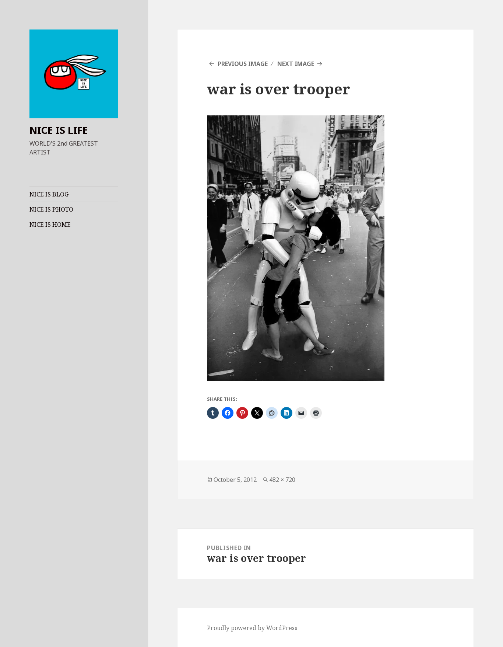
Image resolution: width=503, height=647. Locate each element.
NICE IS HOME (50, 224)
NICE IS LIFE (58, 130)
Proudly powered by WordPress (252, 628)
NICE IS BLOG (48, 194)
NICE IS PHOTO (51, 209)
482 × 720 (282, 480)
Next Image (295, 64)
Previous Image (243, 64)
